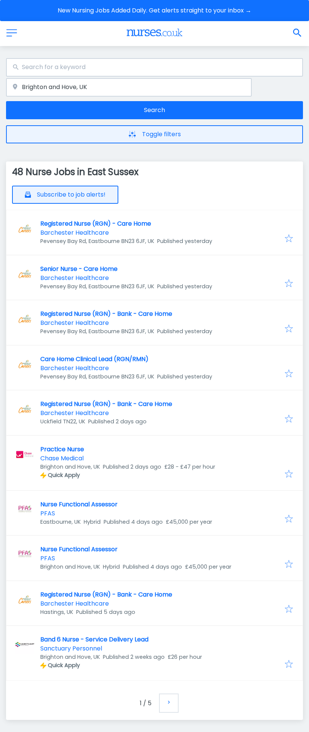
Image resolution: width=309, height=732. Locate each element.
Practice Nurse (62, 449)
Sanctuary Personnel (71, 648)
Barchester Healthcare (74, 232)
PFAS (47, 513)
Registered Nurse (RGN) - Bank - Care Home (106, 313)
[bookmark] (289, 239)
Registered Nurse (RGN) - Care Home (95, 223)
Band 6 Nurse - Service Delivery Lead (94, 639)
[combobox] (154, 67)
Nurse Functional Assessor (79, 504)
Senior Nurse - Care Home (79, 269)
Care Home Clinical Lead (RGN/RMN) (94, 359)
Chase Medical (62, 458)
